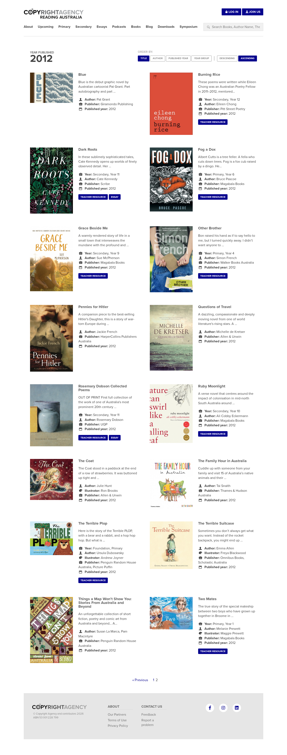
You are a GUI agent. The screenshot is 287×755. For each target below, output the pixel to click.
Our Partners (117, 714)
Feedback (148, 714)
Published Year (178, 58)
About (113, 706)
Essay (114, 196)
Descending (227, 58)
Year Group (201, 58)
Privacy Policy (118, 726)
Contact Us (151, 706)
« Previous (140, 680)
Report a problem (147, 722)
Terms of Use (117, 720)
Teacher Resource (212, 122)
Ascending (247, 58)
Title (144, 58)
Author (158, 58)
